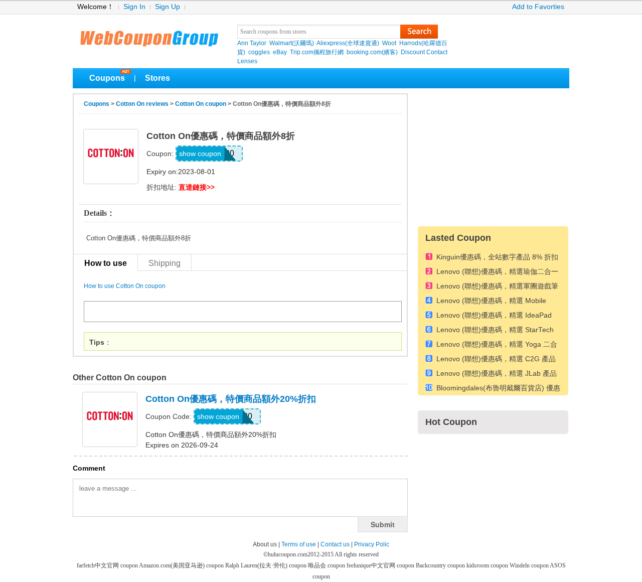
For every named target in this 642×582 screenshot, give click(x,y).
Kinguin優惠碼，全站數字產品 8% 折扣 (497, 257)
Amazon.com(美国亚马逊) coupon (182, 565)
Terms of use (298, 544)
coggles (259, 52)
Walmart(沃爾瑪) (291, 43)
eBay (280, 52)
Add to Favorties (538, 7)
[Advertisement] (493, 156)
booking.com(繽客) (372, 52)
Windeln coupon (530, 565)
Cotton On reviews (142, 103)
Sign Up (167, 7)
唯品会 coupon (327, 565)
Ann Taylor (251, 43)
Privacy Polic (371, 544)
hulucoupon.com (287, 554)
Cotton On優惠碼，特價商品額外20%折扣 (230, 399)
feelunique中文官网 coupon (381, 565)
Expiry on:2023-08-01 (180, 172)
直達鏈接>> (197, 187)
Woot (389, 43)
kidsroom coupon (488, 565)
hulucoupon (149, 35)
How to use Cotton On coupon (125, 285)
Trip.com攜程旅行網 (317, 52)
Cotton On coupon (200, 103)
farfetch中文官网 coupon (108, 565)
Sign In (134, 7)
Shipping (164, 262)
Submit (383, 524)
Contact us (335, 544)
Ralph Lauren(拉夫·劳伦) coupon (266, 565)
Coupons (107, 78)
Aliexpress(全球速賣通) (347, 43)
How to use (105, 262)
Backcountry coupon (441, 565)
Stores (157, 78)
